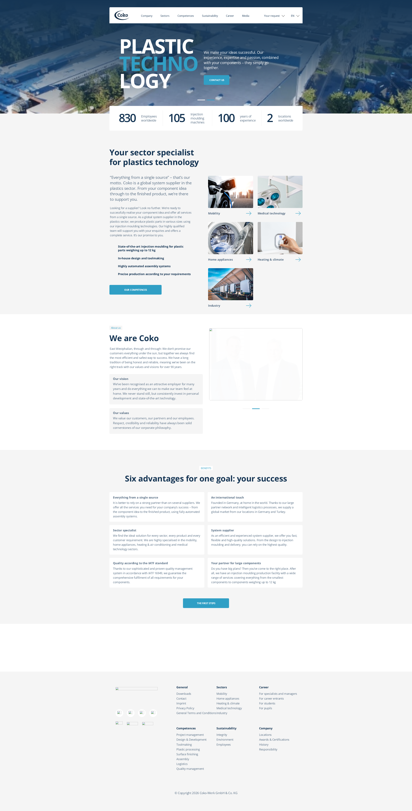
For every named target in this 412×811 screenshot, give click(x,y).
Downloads (183, 694)
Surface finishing (187, 754)
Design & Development (191, 739)
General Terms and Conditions (196, 713)
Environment (224, 739)
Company (146, 16)
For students (267, 703)
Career (230, 16)
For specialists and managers (278, 694)
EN (292, 16)
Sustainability (210, 16)
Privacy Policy (185, 708)
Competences (186, 16)
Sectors (164, 16)
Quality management (190, 769)
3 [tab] (265, 408)
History (263, 744)
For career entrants (271, 698)
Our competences (135, 289)
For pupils (265, 708)
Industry (214, 305)
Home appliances (220, 259)
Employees (223, 744)
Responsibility (268, 749)
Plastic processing (188, 749)
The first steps (206, 603)
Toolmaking (184, 744)
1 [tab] (246, 408)
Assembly (182, 759)
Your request (272, 16)
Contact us (216, 80)
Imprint (181, 703)
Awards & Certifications (274, 739)
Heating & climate (271, 259)
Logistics (182, 764)
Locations (265, 735)
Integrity (221, 735)
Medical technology (272, 213)
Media (245, 16)
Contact (181, 698)
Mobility (214, 213)
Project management (190, 735)
